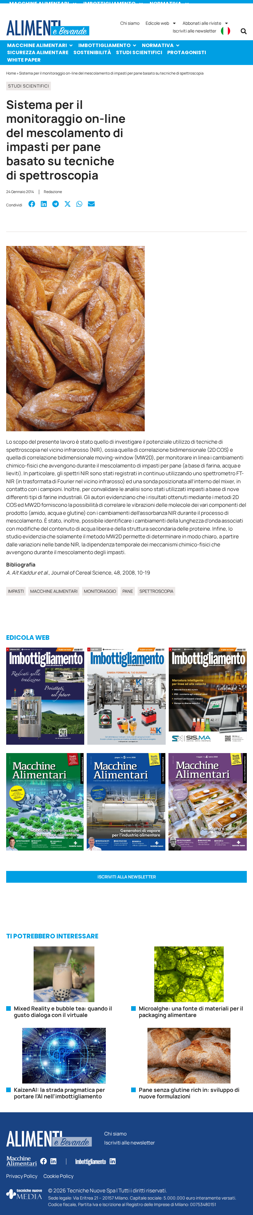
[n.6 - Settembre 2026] (45, 697)
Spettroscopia (156, 591)
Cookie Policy (58, 1176)
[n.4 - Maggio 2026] (208, 697)
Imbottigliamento (104, 45)
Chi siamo (129, 23)
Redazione (53, 191)
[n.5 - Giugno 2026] (126, 803)
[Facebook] (43, 1161)
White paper (24, 59)
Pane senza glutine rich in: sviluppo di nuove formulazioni (189, 1093)
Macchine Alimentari (37, 45)
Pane (127, 591)
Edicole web (157, 23)
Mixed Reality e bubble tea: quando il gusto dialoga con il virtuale (63, 1012)
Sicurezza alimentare (37, 52)
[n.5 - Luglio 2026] (126, 697)
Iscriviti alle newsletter (194, 31)
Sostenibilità (92, 52)
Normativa (158, 45)
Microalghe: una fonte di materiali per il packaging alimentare (191, 1012)
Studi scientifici (139, 52)
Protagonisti (186, 52)
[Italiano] (225, 31)
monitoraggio (100, 591)
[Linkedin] (53, 1161)
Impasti (16, 591)
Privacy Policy (21, 1176)
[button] (244, 31)
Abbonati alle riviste (202, 23)
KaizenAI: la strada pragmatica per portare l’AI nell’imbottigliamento (59, 1093)
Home (11, 73)
